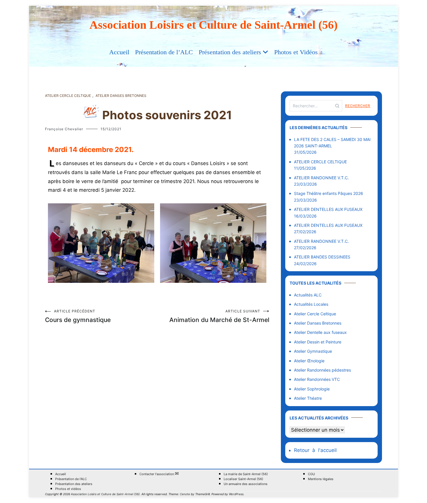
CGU (311, 474)
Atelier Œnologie (309, 360)
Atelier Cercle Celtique (68, 95)
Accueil (119, 52)
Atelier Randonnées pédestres (322, 370)
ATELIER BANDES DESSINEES (322, 256)
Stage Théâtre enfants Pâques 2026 (328, 193)
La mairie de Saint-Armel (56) (246, 474)
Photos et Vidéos (296, 52)
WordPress (236, 494)
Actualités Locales (311, 304)
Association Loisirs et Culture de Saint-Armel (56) (213, 24)
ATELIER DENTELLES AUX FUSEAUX (328, 209)
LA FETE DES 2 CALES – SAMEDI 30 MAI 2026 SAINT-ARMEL (332, 142)
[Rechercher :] (316, 105)
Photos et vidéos (68, 489)
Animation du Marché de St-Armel (219, 316)
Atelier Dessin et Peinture (317, 341)
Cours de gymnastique (78, 316)
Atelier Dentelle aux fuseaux (320, 332)
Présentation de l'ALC (71, 479)
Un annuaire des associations (246, 484)
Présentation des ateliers (230, 52)
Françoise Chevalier (64, 129)
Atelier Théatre (308, 398)
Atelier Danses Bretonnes (121, 95)
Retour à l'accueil (315, 450)
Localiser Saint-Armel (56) (243, 479)
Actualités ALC (308, 294)
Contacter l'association (159, 474)
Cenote (185, 494)
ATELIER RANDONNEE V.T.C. (321, 177)
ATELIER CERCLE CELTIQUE (320, 161)
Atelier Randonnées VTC (317, 379)
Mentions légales (320, 479)
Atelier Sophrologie (312, 388)
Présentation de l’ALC (164, 52)
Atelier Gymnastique (313, 351)
